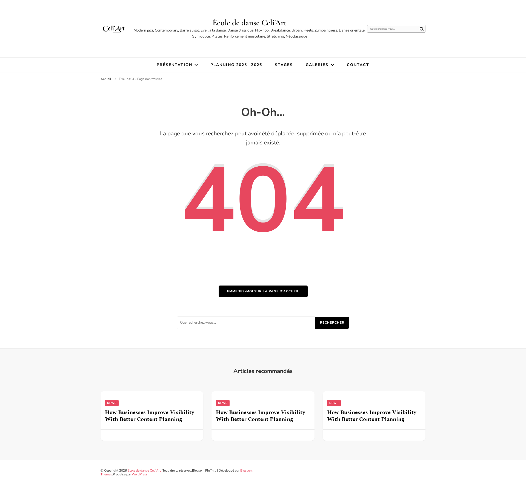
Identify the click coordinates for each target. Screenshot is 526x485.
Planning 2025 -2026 (236, 64)
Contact (358, 64)
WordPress (140, 474)
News (111, 403)
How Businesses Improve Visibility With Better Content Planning (149, 415)
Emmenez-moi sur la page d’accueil (263, 291)
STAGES (284, 64)
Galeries (317, 64)
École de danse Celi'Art (250, 23)
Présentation (174, 64)
